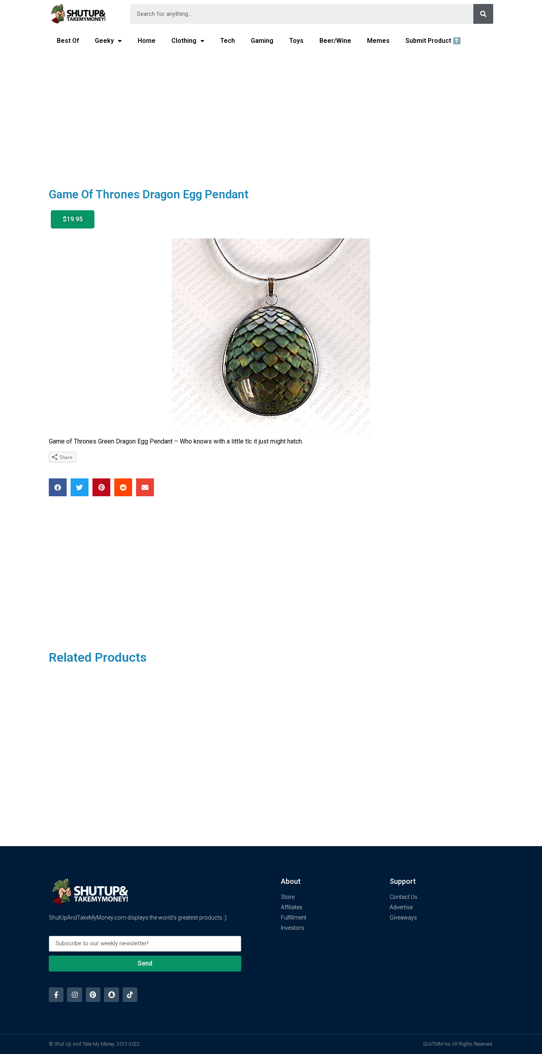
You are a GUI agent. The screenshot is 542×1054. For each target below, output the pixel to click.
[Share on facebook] (58, 487)
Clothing (183, 40)
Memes (378, 40)
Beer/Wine (335, 40)
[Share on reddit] (123, 487)
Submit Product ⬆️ (433, 40)
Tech (227, 40)
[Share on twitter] (79, 487)
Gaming (262, 40)
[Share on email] (145, 487)
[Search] (483, 14)
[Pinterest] (93, 994)
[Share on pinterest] (101, 487)
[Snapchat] (111, 994)
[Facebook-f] (56, 994)
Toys (296, 40)
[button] (72, 219)
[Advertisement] (271, 113)
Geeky (104, 40)
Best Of (68, 40)
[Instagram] (74, 994)
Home (147, 40)
